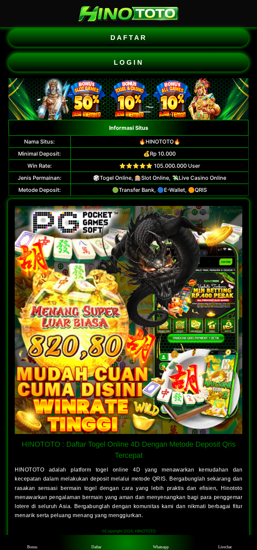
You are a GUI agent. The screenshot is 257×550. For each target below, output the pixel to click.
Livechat (225, 547)
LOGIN (129, 62)
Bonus (32, 547)
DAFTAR (128, 37)
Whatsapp (161, 547)
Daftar (96, 547)
